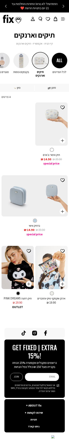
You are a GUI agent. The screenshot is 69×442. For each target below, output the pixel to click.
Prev (63, 6)
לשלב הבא (6, 6)
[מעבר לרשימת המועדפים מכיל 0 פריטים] (48, 19)
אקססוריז (37, 44)
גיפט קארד (33, 426)
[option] (51, 149)
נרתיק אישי (34, 225)
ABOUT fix (35, 405)
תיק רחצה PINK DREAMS (18, 298)
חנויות (33, 420)
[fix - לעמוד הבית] (12, 19)
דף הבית (48, 44)
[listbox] (51, 150)
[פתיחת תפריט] (63, 19)
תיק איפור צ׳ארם (51, 155)
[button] (56, 19)
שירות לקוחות (34, 412)
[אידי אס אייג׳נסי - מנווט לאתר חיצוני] (34, 437)
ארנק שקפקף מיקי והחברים (51, 298)
